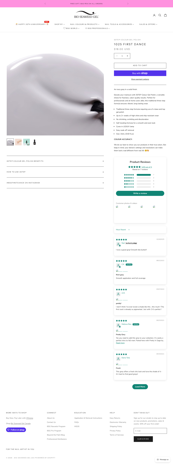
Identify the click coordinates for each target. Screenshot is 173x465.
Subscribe (143, 439)
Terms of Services (117, 435)
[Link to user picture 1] (140, 270)
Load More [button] (140, 386)
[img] (121, 239)
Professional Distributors (57, 439)
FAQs (76, 422)
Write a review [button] (140, 193)
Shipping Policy (116, 426)
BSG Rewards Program (56, 426)
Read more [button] (120, 343)
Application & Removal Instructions (88, 418)
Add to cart (140, 65)
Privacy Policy (115, 431)
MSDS (76, 426)
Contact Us (51, 422)
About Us (51, 418)
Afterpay (29, 418)
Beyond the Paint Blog (56, 435)
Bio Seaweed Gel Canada (21, 423)
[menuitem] (32, 24)
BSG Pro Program (54, 431)
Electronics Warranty (118, 422)
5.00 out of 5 (147, 167)
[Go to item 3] (26, 142)
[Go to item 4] (34, 142)
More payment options (140, 79)
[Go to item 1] (10, 142)
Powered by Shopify (45, 458)
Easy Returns (115, 418)
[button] (129, 175)
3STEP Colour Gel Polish (127, 40)
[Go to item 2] (18, 142)
